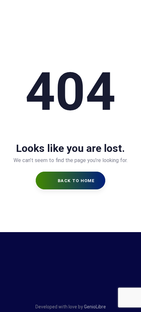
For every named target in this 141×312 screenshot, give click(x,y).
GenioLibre (95, 306)
